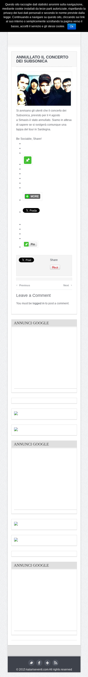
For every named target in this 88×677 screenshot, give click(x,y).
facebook (39, 663)
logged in (39, 303)
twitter (31, 663)
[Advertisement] (49, 359)
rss (55, 663)
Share (54, 260)
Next (67, 284)
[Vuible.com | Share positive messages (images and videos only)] (28, 164)
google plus (47, 663)
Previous (23, 284)
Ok (71, 26)
